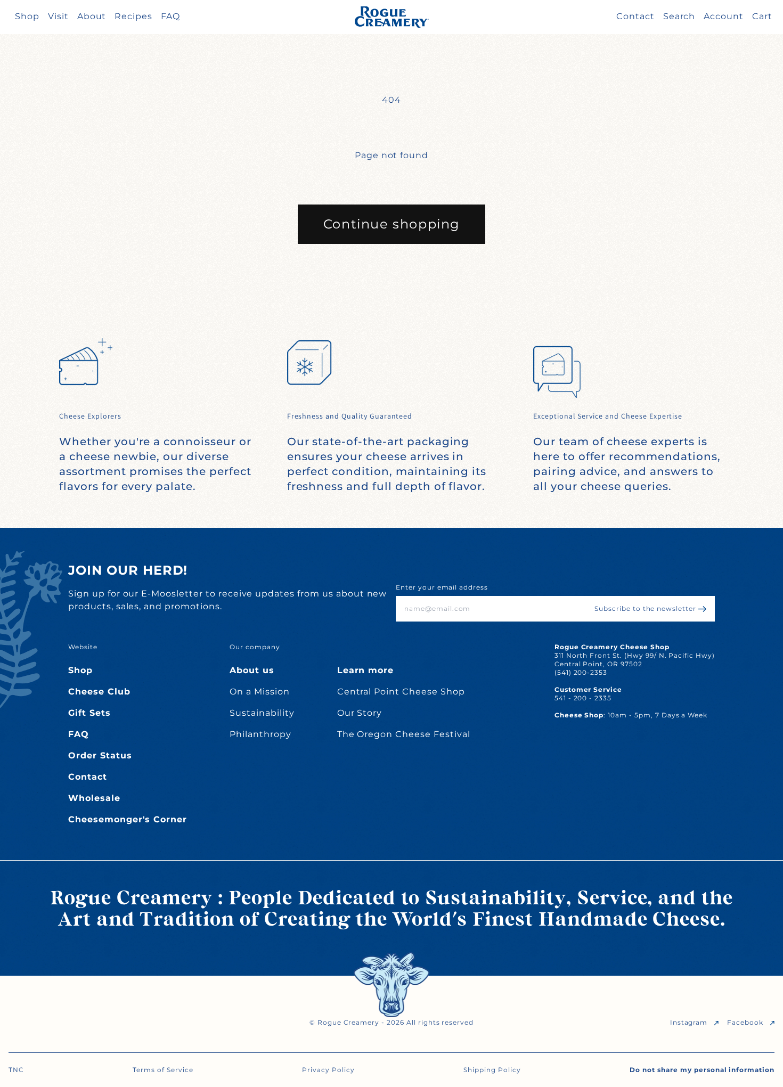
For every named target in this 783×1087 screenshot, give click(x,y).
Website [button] (82, 647)
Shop (80, 670)
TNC (16, 1070)
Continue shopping (391, 224)
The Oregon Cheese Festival (403, 734)
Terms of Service (163, 1070)
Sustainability (262, 713)
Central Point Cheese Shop (401, 691)
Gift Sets (89, 713)
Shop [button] (27, 16)
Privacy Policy (328, 1070)
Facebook (745, 1022)
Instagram (689, 1022)
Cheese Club (99, 691)
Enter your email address (442, 587)
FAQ (78, 734)
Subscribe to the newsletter (645, 608)
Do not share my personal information (702, 1070)
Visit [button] (58, 16)
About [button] (92, 16)
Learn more (365, 670)
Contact (87, 777)
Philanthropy (260, 734)
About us (252, 670)
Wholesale (94, 798)
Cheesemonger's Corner (127, 819)
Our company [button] (255, 647)
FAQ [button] (170, 16)
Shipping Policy (491, 1070)
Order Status (100, 755)
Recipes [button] (133, 16)
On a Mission (260, 691)
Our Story (359, 713)
